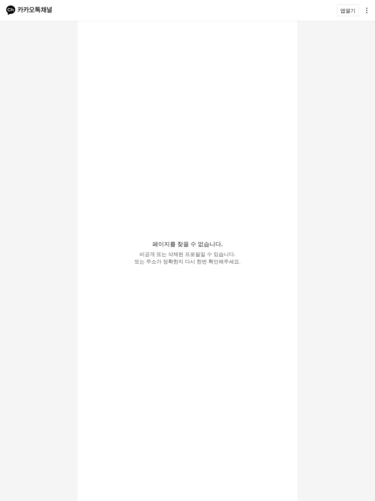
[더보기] (364, 10)
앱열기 (348, 10)
